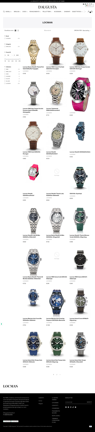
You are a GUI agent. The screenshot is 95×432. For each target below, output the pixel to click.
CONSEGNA (55, 408)
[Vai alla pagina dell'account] (87, 11)
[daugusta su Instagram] (71, 407)
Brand (7, 36)
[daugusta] (47, 7)
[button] (89, 5)
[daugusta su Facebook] (83, 4)
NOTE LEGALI (56, 415)
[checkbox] (12, 38)
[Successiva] (85, 11)
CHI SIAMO (55, 402)
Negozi (41, 403)
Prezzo (8, 52)
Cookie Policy (15, 421)
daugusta (14, 426)
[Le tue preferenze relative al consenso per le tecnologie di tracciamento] (1, 324)
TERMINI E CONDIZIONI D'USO (55, 420)
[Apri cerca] (3, 11)
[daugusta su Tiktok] (73, 407)
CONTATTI (55, 405)
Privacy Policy (7, 421)
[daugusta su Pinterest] (68, 407)
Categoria (8, 44)
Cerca (40, 401)
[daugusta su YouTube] (76, 407)
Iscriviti (89, 402)
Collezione (8, 67)
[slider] (5, 59)
